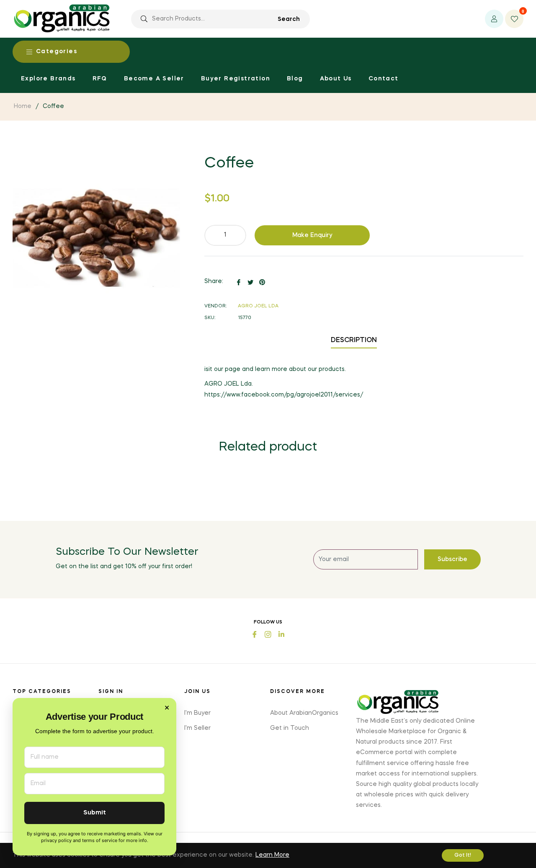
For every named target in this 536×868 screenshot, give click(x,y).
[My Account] (494, 19)
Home (22, 106)
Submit (94, 813)
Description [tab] (354, 340)
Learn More (272, 855)
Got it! (462, 855)
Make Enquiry (312, 235)
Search (289, 19)
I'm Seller (197, 728)
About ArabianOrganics (304, 713)
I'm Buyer (197, 713)
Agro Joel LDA (258, 306)
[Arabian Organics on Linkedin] (281, 633)
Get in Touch (289, 728)
